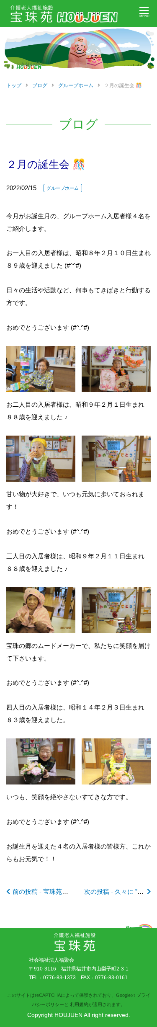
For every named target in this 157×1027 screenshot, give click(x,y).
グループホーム (62, 188)
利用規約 (79, 1004)
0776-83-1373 (59, 978)
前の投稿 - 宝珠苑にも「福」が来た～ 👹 (70, 891)
